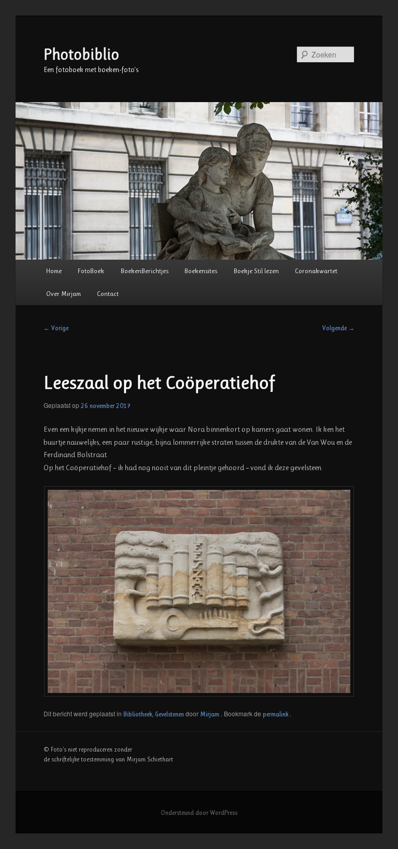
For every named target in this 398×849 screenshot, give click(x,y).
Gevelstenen (169, 714)
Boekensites (200, 271)
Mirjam (210, 714)
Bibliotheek (137, 714)
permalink (276, 714)
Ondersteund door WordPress (199, 812)
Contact (108, 294)
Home (54, 271)
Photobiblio (81, 54)
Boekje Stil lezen (256, 271)
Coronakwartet (316, 271)
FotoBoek (91, 271)
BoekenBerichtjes (144, 271)
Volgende (338, 328)
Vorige (56, 328)
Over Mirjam (63, 294)
